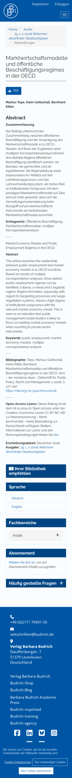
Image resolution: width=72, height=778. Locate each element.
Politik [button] (18, 536)
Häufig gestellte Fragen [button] (32, 583)
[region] (36, 760)
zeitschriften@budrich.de (32, 634)
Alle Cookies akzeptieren (36, 770)
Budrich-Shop (21, 683)
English (17, 507)
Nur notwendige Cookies (50, 762)
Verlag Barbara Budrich (30, 676)
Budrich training (24, 716)
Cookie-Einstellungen (17, 762)
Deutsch (17, 498)
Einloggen (62, 4)
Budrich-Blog (21, 689)
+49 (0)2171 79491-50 (28, 622)
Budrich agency (23, 723)
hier (56, 435)
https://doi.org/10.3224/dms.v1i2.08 (31, 391)
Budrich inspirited (25, 709)
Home (13, 29)
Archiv (28, 29)
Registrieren (40, 4)
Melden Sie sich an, (22, 562)
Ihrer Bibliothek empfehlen (27, 471)
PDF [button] (15, 90)
